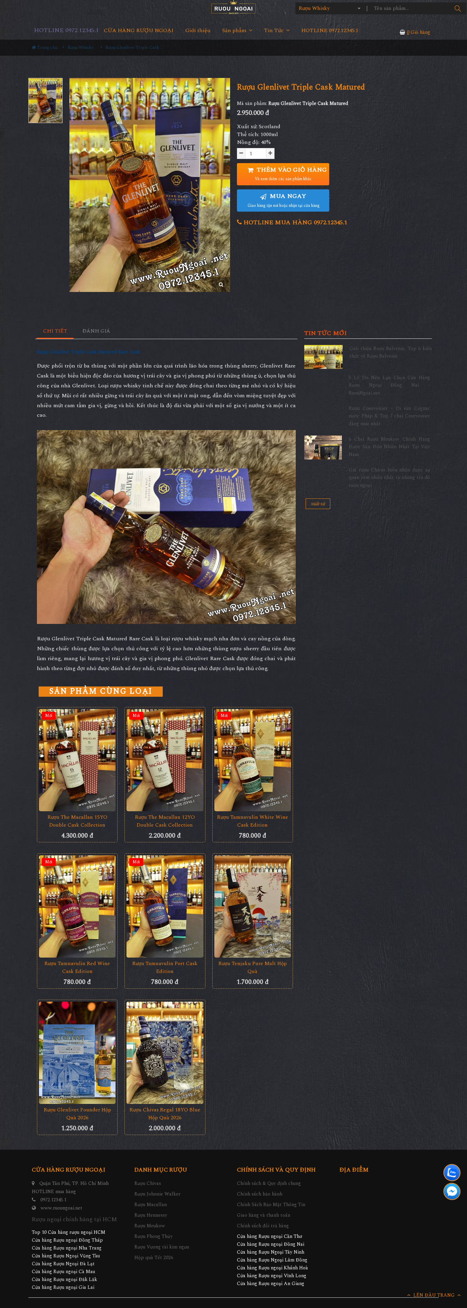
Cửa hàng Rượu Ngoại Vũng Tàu (66, 1255)
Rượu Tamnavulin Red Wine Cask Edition (77, 967)
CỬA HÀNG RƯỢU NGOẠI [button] (139, 31)
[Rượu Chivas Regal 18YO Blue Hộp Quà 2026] (164, 1053)
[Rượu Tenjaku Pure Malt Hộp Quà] (252, 906)
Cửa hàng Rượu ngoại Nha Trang (67, 1248)
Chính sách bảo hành (259, 1194)
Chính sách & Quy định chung (269, 1183)
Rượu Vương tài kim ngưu (161, 1247)
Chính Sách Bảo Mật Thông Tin (271, 1204)
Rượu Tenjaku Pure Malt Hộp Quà (252, 967)
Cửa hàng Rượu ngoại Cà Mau (63, 1271)
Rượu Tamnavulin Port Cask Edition (165, 967)
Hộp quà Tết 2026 (153, 1257)
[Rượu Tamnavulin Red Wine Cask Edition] (77, 906)
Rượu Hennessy (150, 1215)
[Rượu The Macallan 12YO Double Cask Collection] (164, 760)
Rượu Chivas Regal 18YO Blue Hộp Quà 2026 (165, 1114)
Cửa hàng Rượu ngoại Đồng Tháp (67, 1240)
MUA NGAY (284, 200)
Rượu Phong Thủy (153, 1236)
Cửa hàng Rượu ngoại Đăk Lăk (64, 1279)
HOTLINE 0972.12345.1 (66, 30)
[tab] (55, 331)
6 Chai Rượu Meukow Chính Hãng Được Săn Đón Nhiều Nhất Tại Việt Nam (389, 447)
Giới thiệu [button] (198, 31)
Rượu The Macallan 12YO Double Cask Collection (165, 821)
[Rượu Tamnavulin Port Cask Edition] (164, 906)
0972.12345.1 (53, 1199)
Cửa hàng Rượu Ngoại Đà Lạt (63, 1263)
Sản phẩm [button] (235, 31)
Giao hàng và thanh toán (263, 1215)
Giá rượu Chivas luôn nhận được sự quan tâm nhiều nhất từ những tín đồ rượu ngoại (389, 477)
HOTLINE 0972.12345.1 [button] (329, 31)
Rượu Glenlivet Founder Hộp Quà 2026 (77, 1114)
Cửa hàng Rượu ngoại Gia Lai (63, 1287)
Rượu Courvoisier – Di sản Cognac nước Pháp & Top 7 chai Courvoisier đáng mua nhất (389, 416)
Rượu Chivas (147, 1183)
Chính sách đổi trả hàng (263, 1225)
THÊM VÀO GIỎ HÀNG (291, 174)
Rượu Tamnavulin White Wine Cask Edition (252, 821)
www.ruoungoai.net (61, 1208)
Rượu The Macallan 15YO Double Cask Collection (77, 821)
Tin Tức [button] (274, 31)
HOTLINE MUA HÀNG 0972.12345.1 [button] (294, 222)
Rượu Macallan (150, 1204)
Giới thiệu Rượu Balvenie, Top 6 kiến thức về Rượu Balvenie (390, 352)
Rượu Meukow (149, 1225)
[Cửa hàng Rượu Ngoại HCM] (233, 7)
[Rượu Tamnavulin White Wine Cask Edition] (252, 760)
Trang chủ (47, 47)
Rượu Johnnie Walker (157, 1194)
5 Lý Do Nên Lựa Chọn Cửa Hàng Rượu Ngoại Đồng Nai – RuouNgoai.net (389, 385)
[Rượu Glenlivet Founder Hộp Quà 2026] (77, 1053)
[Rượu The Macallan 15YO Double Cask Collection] (77, 760)
